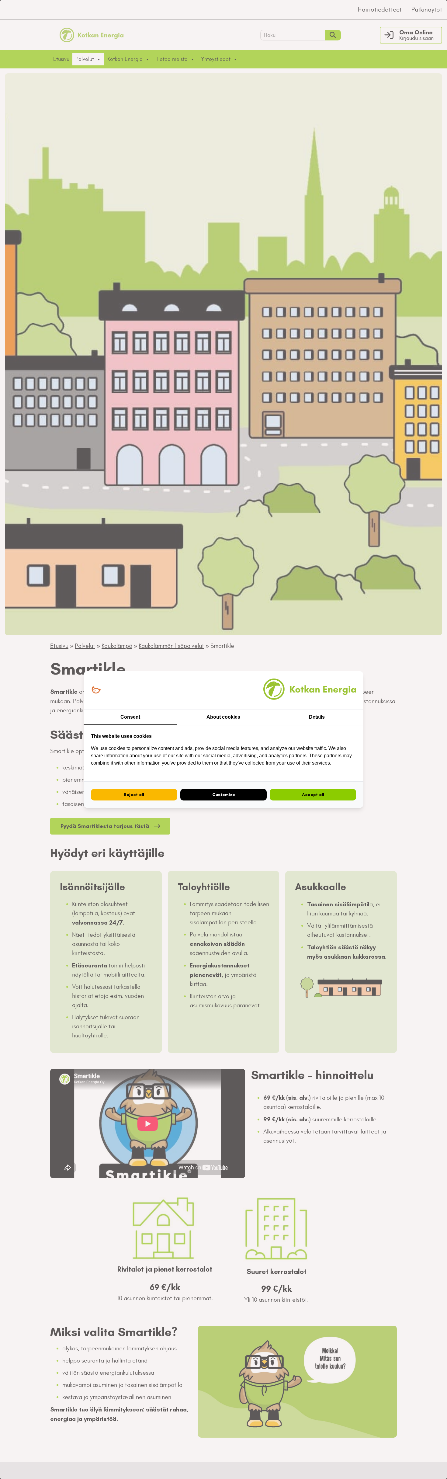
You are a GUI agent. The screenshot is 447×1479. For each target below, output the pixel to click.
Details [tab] (317, 717)
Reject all (134, 794)
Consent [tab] (130, 717)
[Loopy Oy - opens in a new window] (96, 690)
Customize (223, 794)
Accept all (313, 794)
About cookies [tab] (223, 717)
